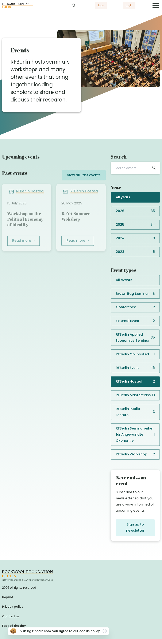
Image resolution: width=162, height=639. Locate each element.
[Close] (105, 631)
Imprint (7, 597)
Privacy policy (12, 606)
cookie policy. (89, 631)
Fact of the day (14, 626)
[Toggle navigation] (155, 5)
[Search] (74, 5)
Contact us (10, 616)
